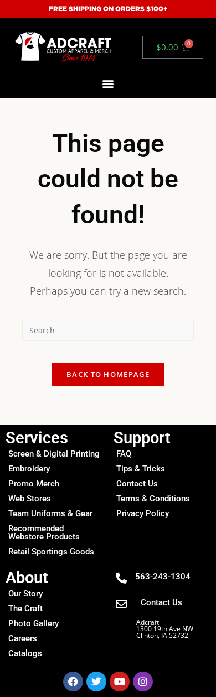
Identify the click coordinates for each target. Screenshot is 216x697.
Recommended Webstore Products (44, 532)
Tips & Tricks (140, 469)
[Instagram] (143, 681)
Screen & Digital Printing (54, 454)
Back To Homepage (108, 374)
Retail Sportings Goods (51, 552)
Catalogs (25, 653)
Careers (22, 638)
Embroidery (29, 469)
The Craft (25, 609)
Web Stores (29, 499)
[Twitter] (96, 681)
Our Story (25, 594)
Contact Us (137, 484)
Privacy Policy (142, 513)
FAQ (123, 454)
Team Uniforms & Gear (50, 513)
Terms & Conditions (153, 499)
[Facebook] (73, 681)
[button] (108, 83)
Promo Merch (33, 484)
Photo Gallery (33, 623)
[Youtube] (120, 681)
